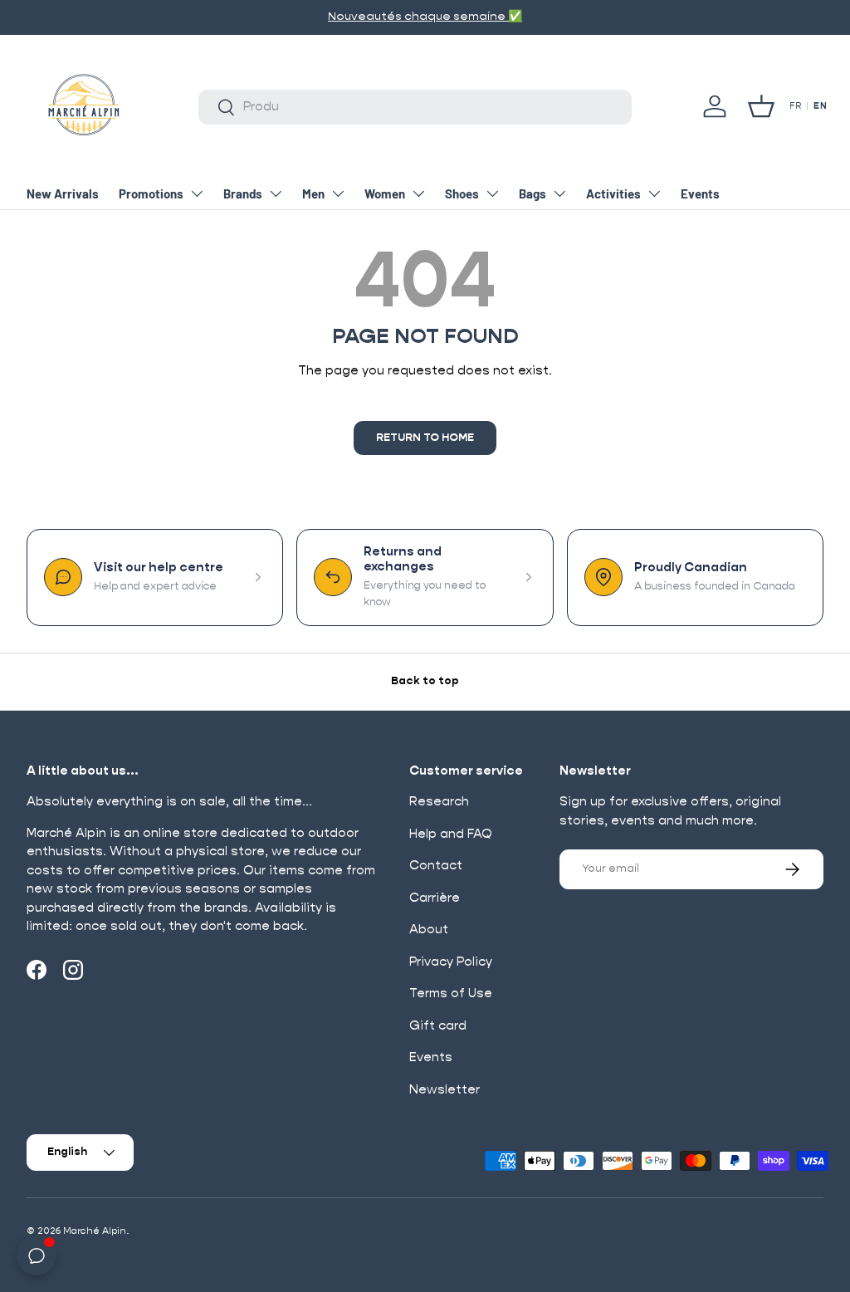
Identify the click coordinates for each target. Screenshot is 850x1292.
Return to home (425, 438)
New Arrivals (63, 193)
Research (439, 801)
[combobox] (415, 107)
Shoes (462, 193)
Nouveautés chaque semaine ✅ (425, 16)
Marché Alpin (94, 1231)
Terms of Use (450, 993)
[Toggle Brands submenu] (276, 193)
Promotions (151, 193)
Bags (532, 193)
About (428, 929)
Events (700, 193)
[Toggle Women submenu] (418, 193)
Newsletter (444, 1090)
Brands (242, 193)
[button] (761, 106)
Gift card (438, 1026)
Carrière (434, 898)
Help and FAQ (450, 834)
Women (384, 193)
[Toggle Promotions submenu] (197, 193)
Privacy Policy (450, 962)
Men (313, 193)
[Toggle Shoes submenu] (492, 193)
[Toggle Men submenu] (338, 193)
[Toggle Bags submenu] (559, 193)
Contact (435, 865)
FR (795, 106)
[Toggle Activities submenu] (654, 193)
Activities (613, 193)
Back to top (425, 681)
